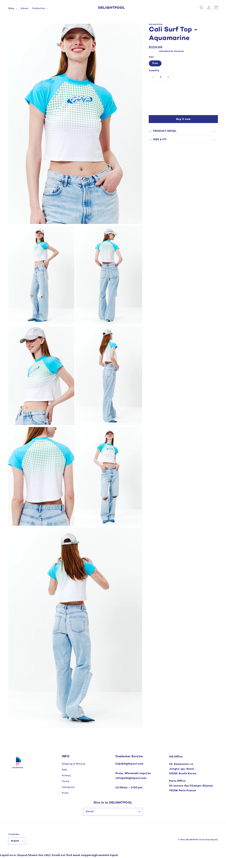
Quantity (154, 71)
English (15, 841)
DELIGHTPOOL (192, 840)
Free (155, 63)
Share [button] (156, 100)
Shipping (153, 51)
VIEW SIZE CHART (161, 89)
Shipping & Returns (73, 764)
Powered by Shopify (208, 840)
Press (65, 793)
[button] (12, 8)
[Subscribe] (139, 811)
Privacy (66, 775)
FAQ (64, 770)
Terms (65, 781)
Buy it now (183, 119)
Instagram (68, 787)
